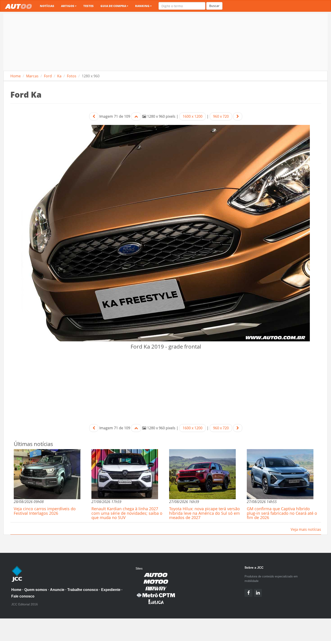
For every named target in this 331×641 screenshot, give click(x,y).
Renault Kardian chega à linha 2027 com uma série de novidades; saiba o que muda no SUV (126, 513)
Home (15, 76)
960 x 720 (221, 116)
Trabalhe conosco (82, 590)
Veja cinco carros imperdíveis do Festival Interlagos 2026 (45, 511)
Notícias (47, 6)
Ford (48, 76)
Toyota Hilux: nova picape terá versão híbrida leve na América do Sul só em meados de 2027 (204, 513)
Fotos (71, 76)
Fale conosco (22, 596)
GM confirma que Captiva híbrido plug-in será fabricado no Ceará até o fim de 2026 (282, 513)
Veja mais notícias (306, 529)
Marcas (32, 76)
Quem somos (35, 590)
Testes (88, 6)
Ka (59, 76)
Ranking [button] (142, 6)
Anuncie (57, 590)
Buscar (214, 6)
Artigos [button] (67, 6)
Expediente (110, 590)
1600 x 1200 (192, 116)
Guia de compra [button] (113, 6)
